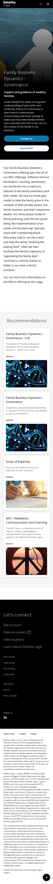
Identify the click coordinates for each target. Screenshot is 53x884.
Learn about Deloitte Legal (23, 646)
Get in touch (12, 625)
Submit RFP (26, 148)
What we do (9, 662)
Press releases (10, 695)
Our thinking (9, 668)
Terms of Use (9, 734)
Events (7, 689)
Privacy (34, 734)
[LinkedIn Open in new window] (5, 717)
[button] (40, 4)
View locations (14, 639)
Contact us (27, 138)
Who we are (9, 656)
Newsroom (9, 683)
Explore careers (15, 632)
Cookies (22, 734)
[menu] (48, 4)
